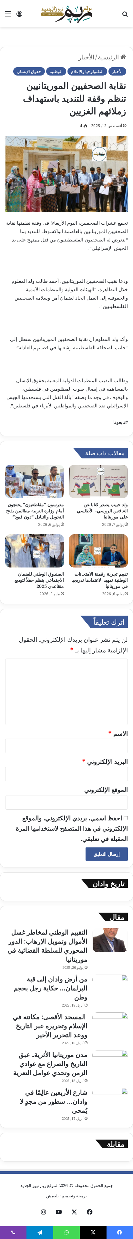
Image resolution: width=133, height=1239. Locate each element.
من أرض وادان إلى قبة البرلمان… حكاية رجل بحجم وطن (50, 988)
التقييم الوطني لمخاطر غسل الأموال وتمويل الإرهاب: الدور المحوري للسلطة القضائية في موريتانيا (47, 946)
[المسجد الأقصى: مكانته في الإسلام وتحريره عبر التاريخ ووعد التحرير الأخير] (110, 1024)
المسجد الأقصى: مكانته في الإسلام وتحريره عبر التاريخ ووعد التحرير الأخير (50, 1025)
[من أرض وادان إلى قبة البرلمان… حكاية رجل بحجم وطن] (110, 987)
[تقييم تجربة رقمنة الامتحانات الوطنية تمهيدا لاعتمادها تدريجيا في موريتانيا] (98, 551)
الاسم (118, 733)
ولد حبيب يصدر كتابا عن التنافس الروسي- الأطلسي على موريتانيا (102, 510)
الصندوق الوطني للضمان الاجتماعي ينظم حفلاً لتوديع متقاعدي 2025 (39, 580)
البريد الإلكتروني (105, 761)
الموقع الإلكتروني (106, 789)
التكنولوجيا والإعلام (87, 71)
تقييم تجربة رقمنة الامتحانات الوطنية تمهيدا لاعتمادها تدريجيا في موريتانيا (99, 580)
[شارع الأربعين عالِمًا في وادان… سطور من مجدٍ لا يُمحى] (110, 1100)
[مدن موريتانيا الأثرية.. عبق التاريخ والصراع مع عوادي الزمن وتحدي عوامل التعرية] (110, 1062)
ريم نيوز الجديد (33, 1185)
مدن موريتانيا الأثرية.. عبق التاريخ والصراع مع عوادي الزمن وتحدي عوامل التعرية (50, 1063)
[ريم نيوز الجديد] (66, 14)
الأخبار (86, 57)
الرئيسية (109, 57)
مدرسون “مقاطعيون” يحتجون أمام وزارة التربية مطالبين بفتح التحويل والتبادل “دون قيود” (35, 510)
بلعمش (52, 1196)
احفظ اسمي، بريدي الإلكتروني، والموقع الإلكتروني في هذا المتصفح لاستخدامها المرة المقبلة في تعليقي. (72, 828)
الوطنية (56, 71)
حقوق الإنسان (29, 71)
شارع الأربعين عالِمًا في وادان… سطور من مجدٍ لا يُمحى (53, 1101)
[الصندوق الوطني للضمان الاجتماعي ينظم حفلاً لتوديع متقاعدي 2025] (34, 551)
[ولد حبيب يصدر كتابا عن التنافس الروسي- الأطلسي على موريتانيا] (98, 481)
